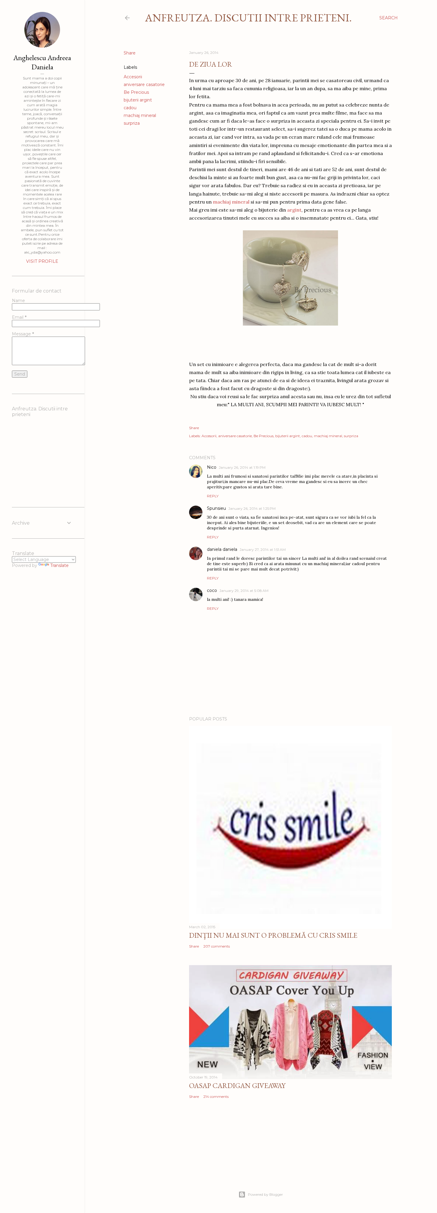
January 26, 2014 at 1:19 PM (242, 467)
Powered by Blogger (265, 1194)
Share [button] (130, 53)
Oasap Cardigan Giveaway (237, 1085)
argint (294, 210)
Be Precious (136, 92)
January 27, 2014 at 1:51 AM (263, 549)
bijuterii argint (138, 100)
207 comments (216, 946)
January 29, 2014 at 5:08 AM (243, 590)
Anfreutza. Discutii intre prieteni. (248, 18)
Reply (212, 496)
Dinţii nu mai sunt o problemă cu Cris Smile (273, 935)
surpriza (132, 123)
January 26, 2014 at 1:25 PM (252, 508)
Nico (211, 467)
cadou (130, 107)
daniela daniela (222, 549)
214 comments (216, 1096)
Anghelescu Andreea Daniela (42, 62)
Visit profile (42, 261)
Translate (59, 565)
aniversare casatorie (144, 84)
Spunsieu (216, 508)
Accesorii (133, 76)
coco (212, 590)
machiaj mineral (140, 115)
